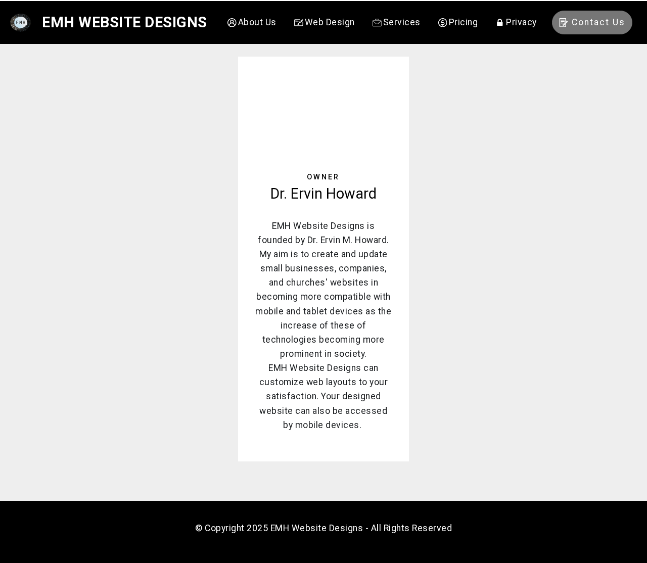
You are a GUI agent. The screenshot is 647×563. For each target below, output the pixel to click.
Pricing (463, 22)
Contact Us (598, 22)
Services (402, 22)
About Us (257, 22)
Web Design (330, 22)
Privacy (521, 22)
